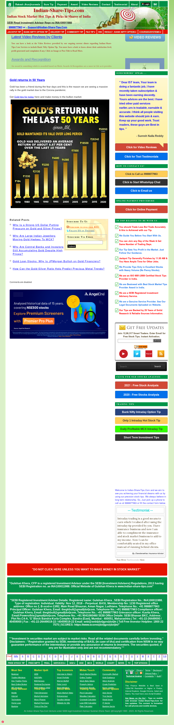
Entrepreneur (62, 696)
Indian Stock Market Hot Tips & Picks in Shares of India (49, 16)
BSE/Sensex (39, 680)
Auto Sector (107, 692)
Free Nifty (34, 662)
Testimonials (133, 560)
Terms (147, 670)
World (99, 662)
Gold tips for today (24, 96)
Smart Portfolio (63, 677)
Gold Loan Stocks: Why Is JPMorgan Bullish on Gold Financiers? (57, 261)
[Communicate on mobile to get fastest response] (127, 673)
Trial (47, 662)
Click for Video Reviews (141, 147)
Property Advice (86, 684)
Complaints (149, 676)
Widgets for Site (63, 702)
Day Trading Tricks (19, 680)
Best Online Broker (19, 684)
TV (129, 662)
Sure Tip (49, 4)
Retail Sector (107, 699)
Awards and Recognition (31, 37)
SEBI (36, 674)
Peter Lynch (62, 684)
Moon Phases (40, 699)
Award (74, 4)
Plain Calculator (86, 706)
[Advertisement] (141, 464)
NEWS (121, 662)
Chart (110, 662)
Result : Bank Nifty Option (120, 31)
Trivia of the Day (41, 706)
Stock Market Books (88, 674)
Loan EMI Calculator (88, 702)
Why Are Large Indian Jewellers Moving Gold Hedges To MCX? (34, 237)
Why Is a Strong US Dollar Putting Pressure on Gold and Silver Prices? (37, 226)
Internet (14, 696)
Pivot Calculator (86, 692)
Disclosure (157, 670)
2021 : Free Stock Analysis (141, 385)
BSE (81, 662)
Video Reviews (90, 4)
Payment (62, 4)
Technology (16, 699)
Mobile (14, 692)
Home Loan (16, 702)
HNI (100, 31)
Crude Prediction (109, 684)
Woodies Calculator (88, 696)
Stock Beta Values (87, 680)
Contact (106, 4)
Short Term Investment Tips (141, 437)
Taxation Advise (63, 699)
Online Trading (86, 677)
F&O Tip (90, 31)
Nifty (16, 656)
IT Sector (106, 702)
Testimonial (120, 4)
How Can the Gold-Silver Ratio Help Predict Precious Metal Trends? (59, 268)
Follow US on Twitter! (82, 230)
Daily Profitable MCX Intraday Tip (141, 429)
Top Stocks (140, 662)
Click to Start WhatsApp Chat (141, 182)
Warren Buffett (63, 680)
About (134, 4)
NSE (71, 662)
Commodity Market (110, 674)
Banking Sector (108, 706)
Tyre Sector (107, 696)
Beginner (15, 674)
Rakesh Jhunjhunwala (27, 4)
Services (59, 662)
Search (157, 366)
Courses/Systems (149, 31)
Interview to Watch (64, 674)
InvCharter (129, 670)
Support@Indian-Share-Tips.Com (47, 27)
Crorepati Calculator (88, 699)
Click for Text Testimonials (141, 156)
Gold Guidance (108, 677)
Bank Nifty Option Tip (36, 31)
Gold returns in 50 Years (27, 80)
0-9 (164, 656)
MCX (89, 662)
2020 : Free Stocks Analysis (141, 395)
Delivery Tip (57, 31)
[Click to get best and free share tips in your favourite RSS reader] (141, 673)
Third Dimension (41, 692)
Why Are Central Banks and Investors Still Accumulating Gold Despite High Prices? (38, 250)
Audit (159, 676)
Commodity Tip (75, 31)
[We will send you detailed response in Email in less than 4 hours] (131, 673)
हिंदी (155, 4)
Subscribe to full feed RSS (84, 227)
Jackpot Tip (14, 31)
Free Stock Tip (16, 662)
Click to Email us (141, 190)
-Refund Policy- (151, 673)
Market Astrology (41, 696)
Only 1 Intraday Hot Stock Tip (141, 420)
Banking (14, 706)
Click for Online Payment (141, 209)
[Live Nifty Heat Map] (136, 673)
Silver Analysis (108, 680)
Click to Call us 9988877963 (141, 173)
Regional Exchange (42, 684)
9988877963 (15, 27)
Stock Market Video (65, 692)
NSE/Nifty (38, 677)
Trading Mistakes (18, 677)
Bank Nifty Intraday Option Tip (141, 412)
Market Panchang (41, 702)
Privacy (139, 670)
